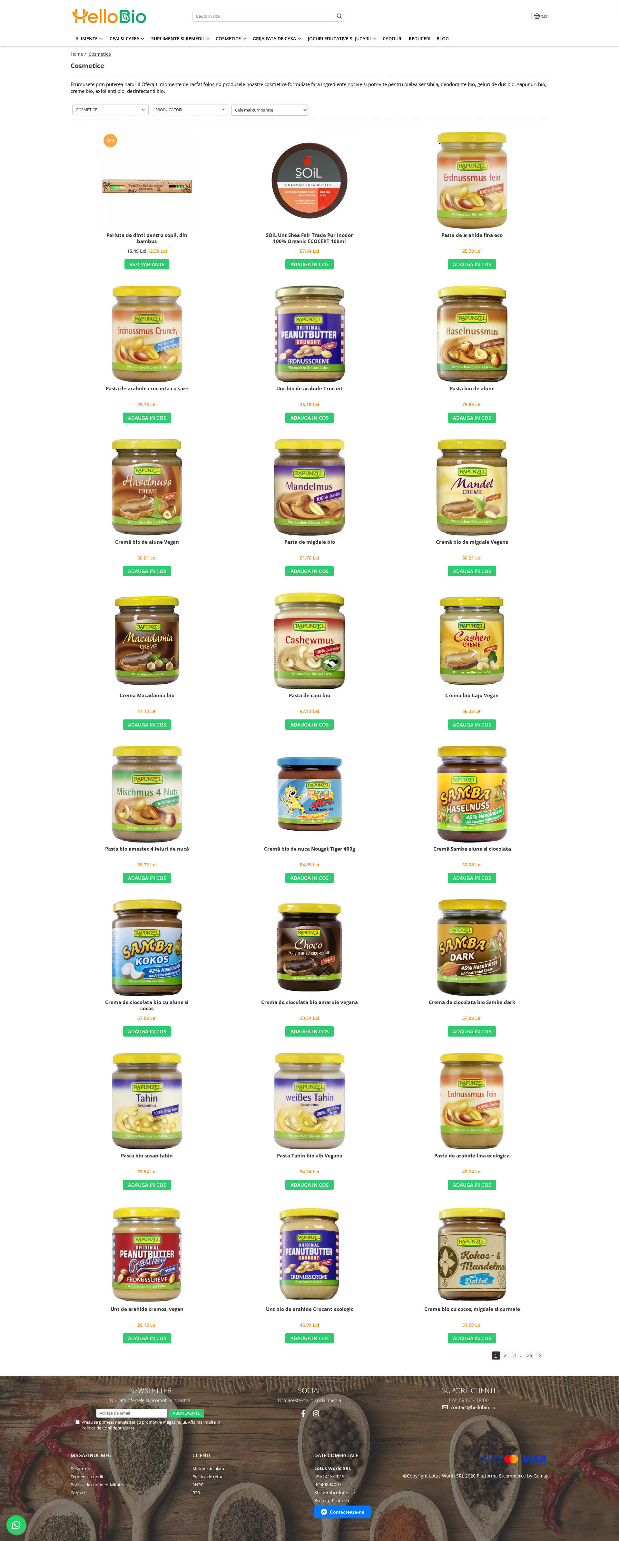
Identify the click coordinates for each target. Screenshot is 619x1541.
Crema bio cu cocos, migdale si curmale (472, 1309)
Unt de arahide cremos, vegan (147, 1309)
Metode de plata (208, 1468)
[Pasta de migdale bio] (309, 487)
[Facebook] (303, 1413)
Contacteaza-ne (347, 1512)
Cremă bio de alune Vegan (147, 542)
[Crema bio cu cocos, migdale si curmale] (472, 1254)
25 (529, 1355)
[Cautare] (339, 16)
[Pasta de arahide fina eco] (472, 180)
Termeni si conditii (88, 1476)
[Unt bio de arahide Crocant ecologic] (309, 1254)
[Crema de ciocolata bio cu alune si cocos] (147, 947)
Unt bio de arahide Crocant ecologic (309, 1309)
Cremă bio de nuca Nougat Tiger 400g (309, 849)
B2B (196, 1493)
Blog (443, 38)
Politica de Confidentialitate (108, 1428)
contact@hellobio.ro (472, 1407)
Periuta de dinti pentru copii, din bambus (146, 238)
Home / (79, 54)
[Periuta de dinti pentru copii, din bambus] (147, 180)
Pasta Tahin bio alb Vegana (309, 1156)
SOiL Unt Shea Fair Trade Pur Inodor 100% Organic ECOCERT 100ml (309, 238)
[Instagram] (315, 1413)
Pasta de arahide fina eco (472, 235)
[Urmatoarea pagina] (539, 1355)
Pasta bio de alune (472, 388)
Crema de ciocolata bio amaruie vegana (309, 1002)
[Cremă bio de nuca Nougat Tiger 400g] (309, 794)
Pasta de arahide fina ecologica (472, 1156)
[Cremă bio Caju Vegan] (472, 641)
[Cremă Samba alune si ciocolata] (472, 794)
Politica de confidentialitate (97, 1484)
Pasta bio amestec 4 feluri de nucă (147, 849)
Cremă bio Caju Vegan (472, 695)
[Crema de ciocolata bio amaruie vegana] (309, 947)
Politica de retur (207, 1476)
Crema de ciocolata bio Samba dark (472, 1002)
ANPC (197, 1484)
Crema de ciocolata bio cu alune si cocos (147, 1005)
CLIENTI (201, 1455)
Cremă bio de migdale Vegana (472, 542)
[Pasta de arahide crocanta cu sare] (147, 334)
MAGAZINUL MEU (91, 1455)
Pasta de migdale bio (309, 542)
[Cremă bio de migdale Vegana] (472, 487)
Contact (78, 1493)
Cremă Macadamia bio (147, 695)
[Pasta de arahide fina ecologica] (472, 1101)
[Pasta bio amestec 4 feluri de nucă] (147, 794)
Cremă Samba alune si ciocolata (472, 849)
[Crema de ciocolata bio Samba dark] (472, 947)
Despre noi (81, 1468)
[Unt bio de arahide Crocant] (309, 334)
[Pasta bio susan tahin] (147, 1101)
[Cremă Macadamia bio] (147, 640)
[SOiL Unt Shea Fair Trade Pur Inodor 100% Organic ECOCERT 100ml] (309, 180)
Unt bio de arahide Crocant (309, 388)
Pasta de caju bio (309, 695)
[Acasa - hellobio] (111, 16)
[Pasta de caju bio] (309, 640)
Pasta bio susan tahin (147, 1156)
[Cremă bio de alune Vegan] (147, 487)
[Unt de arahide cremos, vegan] (147, 1254)
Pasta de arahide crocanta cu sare (147, 388)
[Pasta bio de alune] (472, 334)
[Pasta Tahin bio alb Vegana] (309, 1101)
